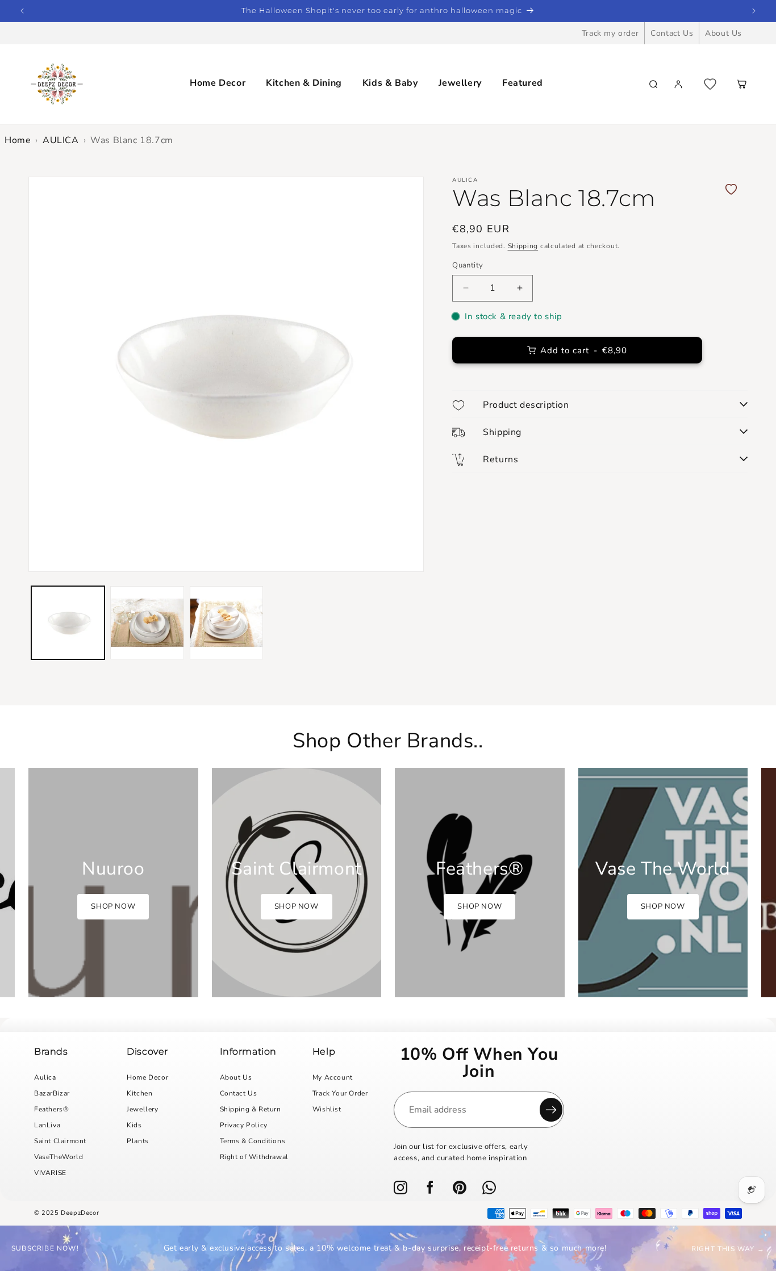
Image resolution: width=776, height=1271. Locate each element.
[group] (113, 882)
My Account (332, 1077)
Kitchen (139, 1093)
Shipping (523, 245)
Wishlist (326, 1109)
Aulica (45, 1077)
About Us (723, 33)
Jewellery (460, 83)
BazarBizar (52, 1093)
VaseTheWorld (58, 1156)
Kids (134, 1125)
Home (18, 140)
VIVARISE (50, 1172)
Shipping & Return (250, 1109)
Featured (522, 83)
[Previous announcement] (22, 11)
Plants (138, 1141)
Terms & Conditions (253, 1141)
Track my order (610, 33)
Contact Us (671, 33)
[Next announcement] (753, 11)
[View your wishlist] (710, 84)
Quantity (467, 265)
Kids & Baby (390, 83)
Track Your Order (340, 1093)
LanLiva (47, 1125)
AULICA (61, 140)
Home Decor (217, 83)
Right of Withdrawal (254, 1156)
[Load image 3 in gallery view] (226, 622)
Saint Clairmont (60, 1141)
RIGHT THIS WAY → (728, 1249)
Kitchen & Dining (304, 83)
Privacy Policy (244, 1125)
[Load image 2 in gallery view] (146, 622)
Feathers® (51, 1109)
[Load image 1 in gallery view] (68, 622)
